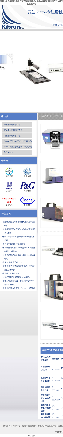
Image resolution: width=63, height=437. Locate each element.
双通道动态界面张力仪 (13, 130)
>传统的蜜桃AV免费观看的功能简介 (16, 277)
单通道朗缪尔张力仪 (12, 125)
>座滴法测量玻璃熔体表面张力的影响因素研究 (19, 257)
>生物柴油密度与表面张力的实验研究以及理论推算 (19, 231)
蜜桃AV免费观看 (29, 426)
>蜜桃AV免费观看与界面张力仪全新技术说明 (18, 238)
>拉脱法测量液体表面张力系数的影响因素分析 (19, 224)
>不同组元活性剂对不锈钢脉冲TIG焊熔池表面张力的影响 (18, 249)
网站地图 (31, 436)
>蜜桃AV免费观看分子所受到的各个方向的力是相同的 (18, 283)
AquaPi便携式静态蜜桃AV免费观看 (18, 147)
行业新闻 (6, 213)
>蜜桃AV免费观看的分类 (12, 262)
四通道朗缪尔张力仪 (12, 136)
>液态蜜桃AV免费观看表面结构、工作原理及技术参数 (18, 268)
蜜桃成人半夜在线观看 (47, 426)
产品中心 (16, 426)
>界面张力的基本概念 (10, 273)
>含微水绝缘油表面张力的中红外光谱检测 (19, 288)
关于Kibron (8, 152)
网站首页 (7, 426)
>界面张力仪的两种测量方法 (13, 244)
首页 (56, 116)
